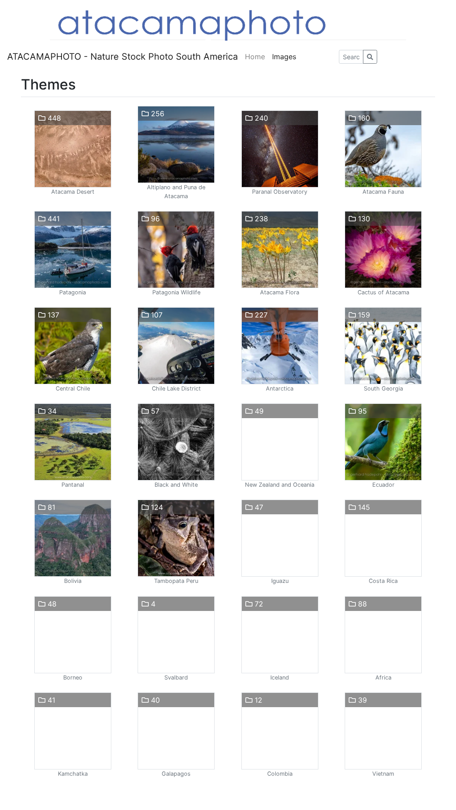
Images (284, 56)
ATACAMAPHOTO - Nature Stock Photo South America (122, 56)
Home (255, 56)
